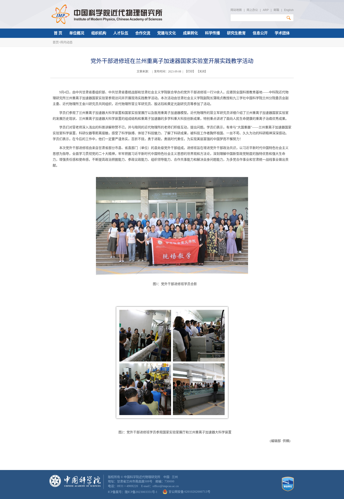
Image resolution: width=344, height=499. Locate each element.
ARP (266, 10)
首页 (56, 42)
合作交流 (142, 33)
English (289, 10)
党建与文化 (166, 33)
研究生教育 (236, 33)
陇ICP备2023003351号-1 (141, 492)
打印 (190, 71)
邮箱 (276, 10)
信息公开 (260, 33)
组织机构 (98, 33)
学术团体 (282, 33)
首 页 (58, 33)
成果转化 (190, 33)
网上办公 (252, 10)
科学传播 (212, 33)
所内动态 (66, 42)
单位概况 (76, 33)
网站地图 (236, 10)
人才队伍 (120, 33)
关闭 (202, 71)
